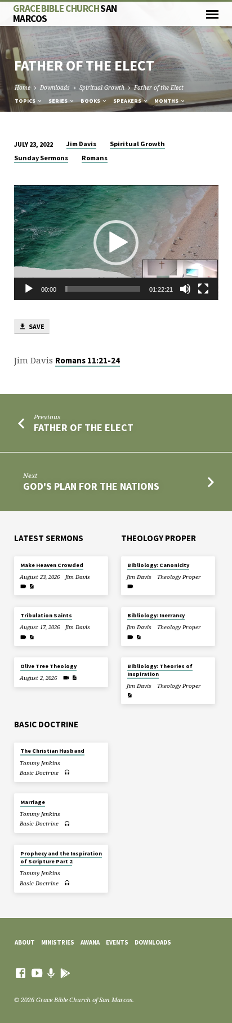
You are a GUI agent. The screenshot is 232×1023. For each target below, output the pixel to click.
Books (91, 100)
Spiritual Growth (101, 87)
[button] (116, 242)
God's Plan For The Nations (91, 486)
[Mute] (185, 289)
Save (36, 326)
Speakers (127, 100)
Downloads (55, 87)
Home (22, 87)
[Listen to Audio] (67, 772)
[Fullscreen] (203, 289)
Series (58, 100)
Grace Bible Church (65, 13)
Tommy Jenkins (40, 763)
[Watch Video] (23, 586)
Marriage (32, 802)
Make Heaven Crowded (51, 565)
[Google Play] (65, 973)
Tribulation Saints (46, 615)
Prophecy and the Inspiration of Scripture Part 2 (61, 857)
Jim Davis (81, 143)
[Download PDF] (31, 586)
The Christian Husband (52, 750)
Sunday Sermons (41, 157)
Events (117, 942)
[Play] (28, 289)
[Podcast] (51, 973)
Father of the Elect (159, 87)
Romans (95, 157)
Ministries (57, 942)
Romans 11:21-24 (87, 360)
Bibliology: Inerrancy (156, 615)
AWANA (90, 942)
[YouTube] (36, 973)
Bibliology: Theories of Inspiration (160, 670)
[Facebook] (20, 973)
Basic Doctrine (39, 772)
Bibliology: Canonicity (158, 565)
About (25, 942)
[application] (116, 242)
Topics (26, 100)
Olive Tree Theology (48, 666)
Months (167, 100)
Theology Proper (179, 577)
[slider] (103, 289)
